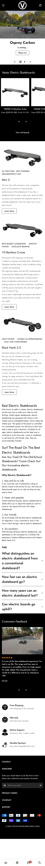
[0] (28, 862)
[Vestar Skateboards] (22, 5)
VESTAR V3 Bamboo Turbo (15, 109)
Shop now (22, 52)
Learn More (9, 211)
